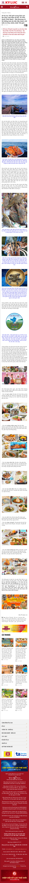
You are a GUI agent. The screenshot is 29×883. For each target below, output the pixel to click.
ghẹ (15, 621)
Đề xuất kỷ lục (5, 740)
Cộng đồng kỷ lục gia (7, 723)
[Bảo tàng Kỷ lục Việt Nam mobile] (14, 628)
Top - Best (4, 736)
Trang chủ (4, 12)
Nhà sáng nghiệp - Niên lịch (8, 733)
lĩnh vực (16, 617)
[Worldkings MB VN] (14, 875)
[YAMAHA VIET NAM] (21, 754)
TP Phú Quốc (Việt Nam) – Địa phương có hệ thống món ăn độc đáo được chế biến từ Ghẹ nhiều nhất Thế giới (14, 620)
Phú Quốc (11, 621)
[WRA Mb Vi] (14, 765)
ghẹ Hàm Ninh (20, 621)
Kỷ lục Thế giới (9, 617)
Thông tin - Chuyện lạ (7, 729)
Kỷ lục (9, 12)
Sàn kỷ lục (4, 743)
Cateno (18, 866)
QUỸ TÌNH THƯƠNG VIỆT (7, 746)
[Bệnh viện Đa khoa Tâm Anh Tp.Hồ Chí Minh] (8, 754)
